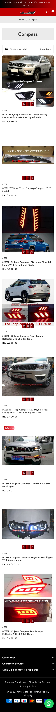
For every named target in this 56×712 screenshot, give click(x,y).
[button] (5, 12)
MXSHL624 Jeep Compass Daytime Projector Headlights (26, 485)
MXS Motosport (26, 691)
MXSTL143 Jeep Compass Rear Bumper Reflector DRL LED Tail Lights (23, 632)
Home (21, 20)
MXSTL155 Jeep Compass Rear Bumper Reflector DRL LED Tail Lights (23, 337)
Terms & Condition (15, 682)
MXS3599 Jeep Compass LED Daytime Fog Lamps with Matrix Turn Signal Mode (24, 116)
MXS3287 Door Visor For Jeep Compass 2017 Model (26, 189)
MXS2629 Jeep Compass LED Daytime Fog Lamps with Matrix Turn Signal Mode (25, 411)
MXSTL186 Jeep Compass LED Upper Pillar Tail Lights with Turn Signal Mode (27, 263)
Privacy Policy (28, 686)
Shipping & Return (39, 682)
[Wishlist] (32, 104)
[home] (21, 708)
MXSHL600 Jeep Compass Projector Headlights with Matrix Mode (27, 559)
